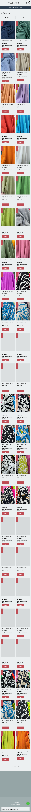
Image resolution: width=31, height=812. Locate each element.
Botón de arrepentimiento (15, 802)
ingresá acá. (24, 800)
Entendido (15, 809)
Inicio (2, 10)
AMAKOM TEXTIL (14, 3)
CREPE (5, 10)
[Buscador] (26, 3)
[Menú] (2, 3)
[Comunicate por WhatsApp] (28, 803)
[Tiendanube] (15, 804)
